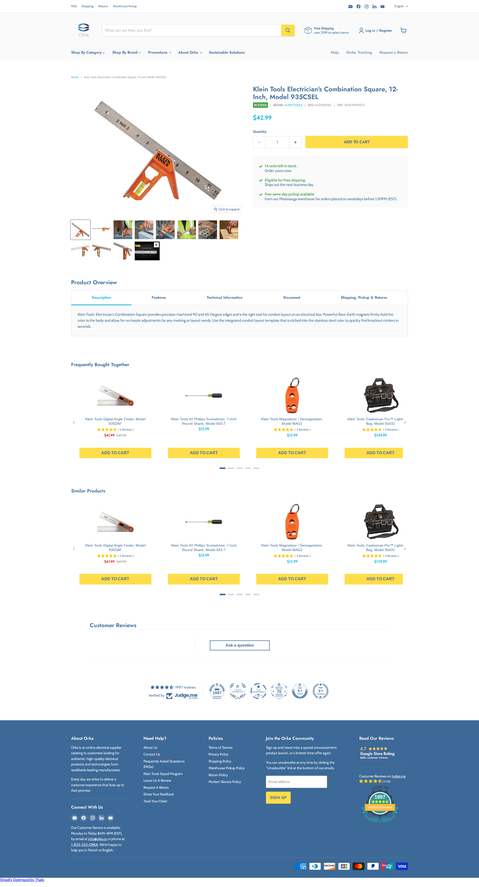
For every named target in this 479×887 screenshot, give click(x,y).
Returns (103, 6)
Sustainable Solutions (227, 52)
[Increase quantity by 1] (295, 142)
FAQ (74, 6)
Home (75, 77)
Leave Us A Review (157, 780)
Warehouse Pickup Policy (227, 768)
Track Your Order (155, 801)
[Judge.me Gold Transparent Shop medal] (258, 691)
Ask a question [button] (240, 645)
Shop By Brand (125, 52)
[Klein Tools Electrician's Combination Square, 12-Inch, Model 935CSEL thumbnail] (80, 230)
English (399, 6)
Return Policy (218, 775)
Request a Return (393, 52)
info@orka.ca (97, 839)
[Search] (288, 30)
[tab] (101, 298)
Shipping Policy (220, 761)
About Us (150, 747)
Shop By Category (87, 52)
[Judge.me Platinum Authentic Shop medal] (238, 691)
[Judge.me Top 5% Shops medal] (300, 691)
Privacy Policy (219, 754)
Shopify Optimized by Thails (22, 880)
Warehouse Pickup (125, 6)
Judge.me (399, 776)
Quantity (260, 132)
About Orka (188, 52)
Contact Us (151, 754)
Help (335, 52)
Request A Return (156, 787)
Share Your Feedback (158, 794)
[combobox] (191, 30)
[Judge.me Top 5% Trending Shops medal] (321, 691)
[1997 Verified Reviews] (380, 823)
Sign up (278, 797)
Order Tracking (359, 52)
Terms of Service (221, 747)
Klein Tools (294, 105)
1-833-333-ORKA (84, 844)
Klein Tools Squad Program (163, 773)
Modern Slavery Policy (225, 781)
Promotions (158, 52)
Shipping (87, 6)
